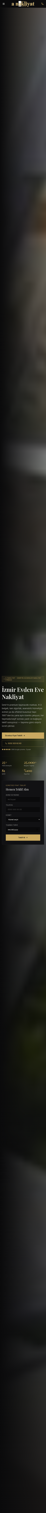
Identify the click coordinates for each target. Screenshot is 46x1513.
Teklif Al (21, 837)
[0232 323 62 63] (42, 4)
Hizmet (9, 815)
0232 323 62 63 (14, 743)
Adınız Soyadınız (12, 795)
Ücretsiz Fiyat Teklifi (13, 736)
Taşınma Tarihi (12, 825)
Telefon (9, 805)
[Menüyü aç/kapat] (3, 4)
